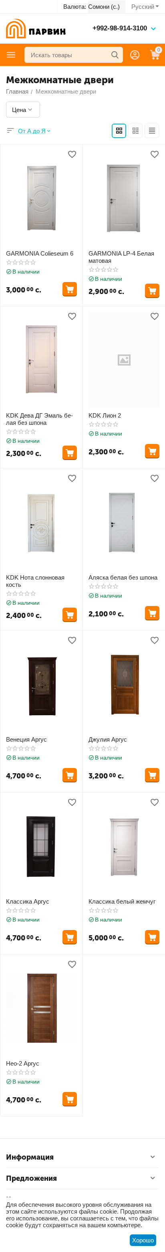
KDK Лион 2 (105, 415)
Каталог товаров (11, 54)
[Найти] (115, 55)
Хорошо (143, 1240)
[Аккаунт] (135, 54)
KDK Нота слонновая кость (35, 581)
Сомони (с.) (104, 6)
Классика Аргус (27, 901)
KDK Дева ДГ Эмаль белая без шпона (39, 419)
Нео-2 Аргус (22, 1063)
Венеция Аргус (26, 739)
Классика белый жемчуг (122, 901)
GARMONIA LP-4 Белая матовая (121, 257)
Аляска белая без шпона (123, 577)
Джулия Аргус (108, 739)
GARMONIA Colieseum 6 (39, 253)
